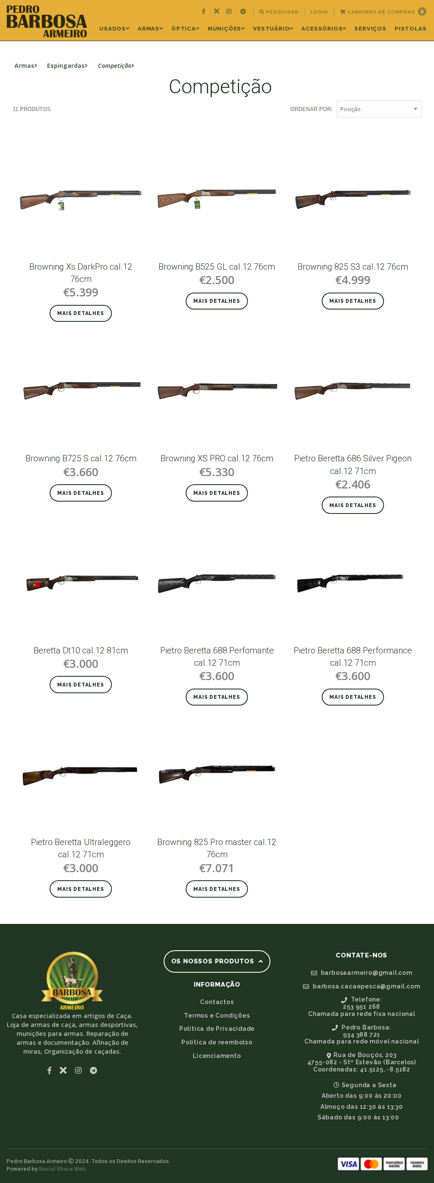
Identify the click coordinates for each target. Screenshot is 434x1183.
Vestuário (271, 28)
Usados (112, 28)
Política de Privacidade (217, 1028)
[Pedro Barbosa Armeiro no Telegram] (244, 11)
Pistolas (410, 28)
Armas (148, 28)
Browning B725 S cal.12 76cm (80, 458)
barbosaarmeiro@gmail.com (365, 972)
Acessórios (321, 28)
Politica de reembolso (217, 1042)
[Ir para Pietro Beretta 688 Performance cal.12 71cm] (353, 582)
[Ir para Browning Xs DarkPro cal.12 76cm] (80, 198)
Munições (224, 28)
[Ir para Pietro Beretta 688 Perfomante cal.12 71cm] (216, 582)
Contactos (217, 1002)
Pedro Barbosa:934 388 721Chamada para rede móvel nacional (361, 1034)
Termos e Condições (217, 1015)
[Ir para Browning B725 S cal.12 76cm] (80, 390)
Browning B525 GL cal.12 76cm (217, 267)
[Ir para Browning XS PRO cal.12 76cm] (216, 390)
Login (319, 12)
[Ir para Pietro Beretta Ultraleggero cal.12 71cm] (80, 774)
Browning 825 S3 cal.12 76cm (353, 267)
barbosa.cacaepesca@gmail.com (365, 986)
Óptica (183, 28)
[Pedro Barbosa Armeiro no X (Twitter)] (217, 11)
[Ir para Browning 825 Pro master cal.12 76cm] (216, 774)
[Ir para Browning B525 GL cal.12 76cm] (216, 198)
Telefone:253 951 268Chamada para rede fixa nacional (361, 1006)
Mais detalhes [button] (80, 313)
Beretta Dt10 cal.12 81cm (80, 650)
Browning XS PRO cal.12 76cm (217, 458)
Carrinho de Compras (385, 11)
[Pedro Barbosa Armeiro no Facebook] (205, 11)
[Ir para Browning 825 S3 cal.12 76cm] (353, 198)
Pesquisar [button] (281, 12)
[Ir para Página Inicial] (47, 21)
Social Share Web (62, 1169)
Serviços (370, 28)
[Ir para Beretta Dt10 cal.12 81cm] (80, 582)
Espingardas (66, 65)
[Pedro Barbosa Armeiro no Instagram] (230, 11)
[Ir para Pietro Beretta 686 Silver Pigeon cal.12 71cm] (353, 390)
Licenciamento (217, 1055)
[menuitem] (205, 11)
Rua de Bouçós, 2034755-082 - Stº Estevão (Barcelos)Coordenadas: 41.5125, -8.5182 (361, 1062)
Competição (114, 65)
